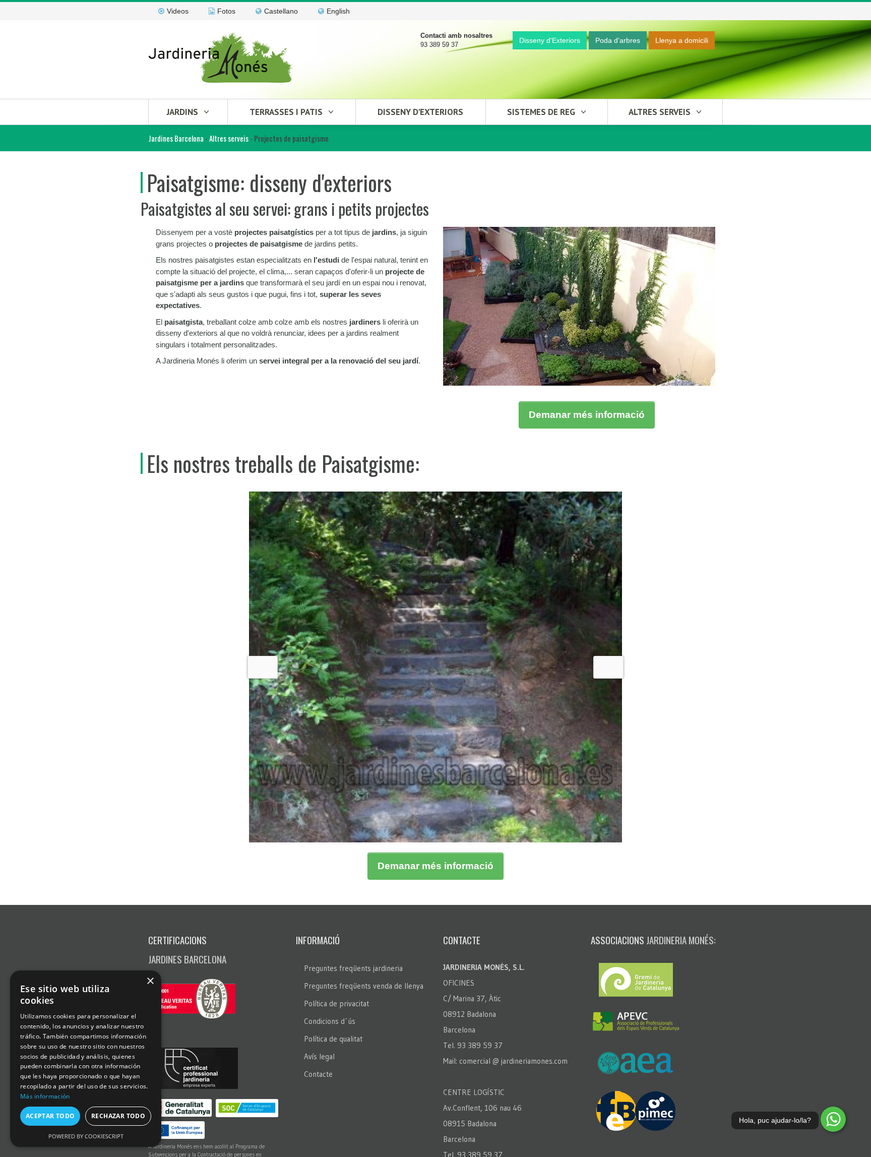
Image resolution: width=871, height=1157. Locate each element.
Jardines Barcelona (176, 138)
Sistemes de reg (541, 111)
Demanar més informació (587, 414)
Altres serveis (660, 111)
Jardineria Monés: (681, 1126)
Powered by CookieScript (85, 1136)
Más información (45, 1096)
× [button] (150, 981)
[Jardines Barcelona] (221, 59)
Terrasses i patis (286, 111)
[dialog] (85, 1058)
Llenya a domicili (681, 40)
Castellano (281, 11)
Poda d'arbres (617, 40)
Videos (178, 11)
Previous (262, 760)
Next (608, 760)
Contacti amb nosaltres (456, 35)
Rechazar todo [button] (118, 1116)
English (338, 11)
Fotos (226, 11)
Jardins (182, 111)
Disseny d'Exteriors (549, 40)
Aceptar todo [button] (50, 1116)
